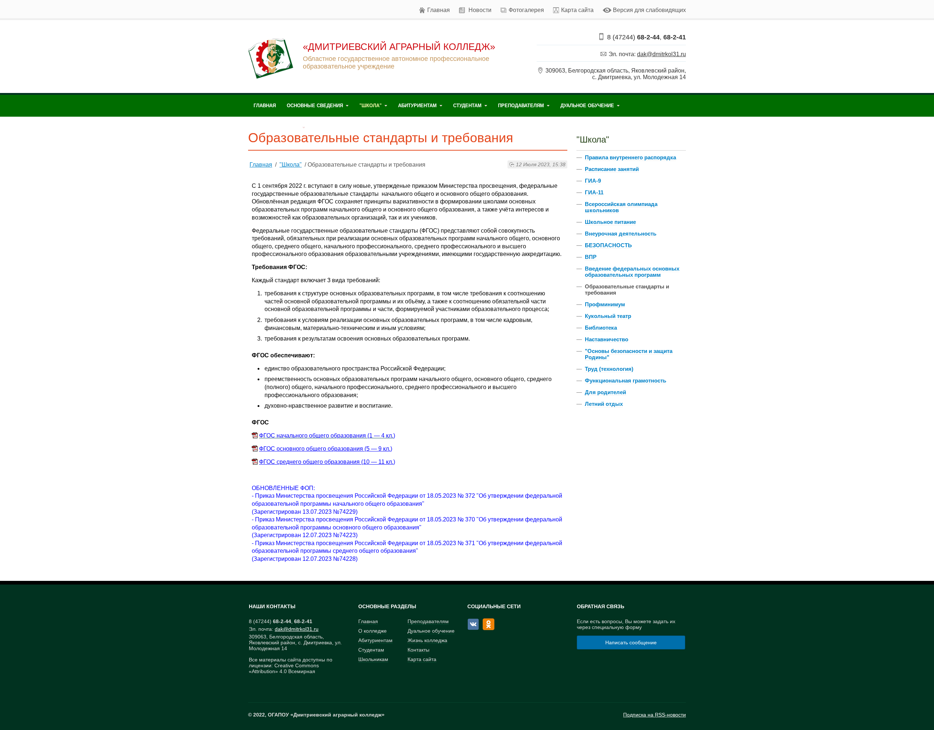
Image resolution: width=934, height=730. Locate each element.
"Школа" (290, 165)
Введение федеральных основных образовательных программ (632, 271)
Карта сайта (577, 10)
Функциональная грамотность (625, 380)
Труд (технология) (609, 369)
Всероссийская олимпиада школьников (621, 207)
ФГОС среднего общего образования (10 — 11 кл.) (327, 462)
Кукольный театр (608, 316)
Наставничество (606, 339)
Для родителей (605, 392)
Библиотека (601, 328)
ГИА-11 (594, 192)
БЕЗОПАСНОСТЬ (608, 245)
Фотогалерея (526, 10)
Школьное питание (610, 222)
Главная (438, 10)
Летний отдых (604, 404)
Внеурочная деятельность (620, 233)
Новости (479, 10)
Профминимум (605, 304)
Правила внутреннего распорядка (630, 157)
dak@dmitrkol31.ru (661, 54)
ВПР (591, 257)
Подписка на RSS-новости (654, 715)
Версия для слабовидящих (649, 10)
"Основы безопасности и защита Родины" (628, 354)
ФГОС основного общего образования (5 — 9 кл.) (325, 449)
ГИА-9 (593, 181)
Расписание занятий (612, 169)
